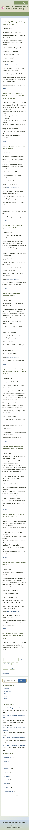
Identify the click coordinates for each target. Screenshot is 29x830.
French (5, 698)
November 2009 (8, 757)
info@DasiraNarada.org (12, 65)
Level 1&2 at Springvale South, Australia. (13, 745)
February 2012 (8, 765)
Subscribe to (5, 673)
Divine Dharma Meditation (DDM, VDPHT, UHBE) (16, 7)
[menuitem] (17, 2)
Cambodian (6, 688)
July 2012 (6, 783)
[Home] (2, 7)
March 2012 (7, 769)
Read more (4, 88)
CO (21, 827)
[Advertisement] (14, 808)
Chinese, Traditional (8, 691)
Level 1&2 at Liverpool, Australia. (11, 708)
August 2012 (7, 787)
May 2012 (6, 776)
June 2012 (7, 780)
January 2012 (7, 761)
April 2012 (6, 772)
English (5, 693)
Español (5, 696)
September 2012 (8, 791)
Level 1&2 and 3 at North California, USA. (13, 738)
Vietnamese (6, 701)
